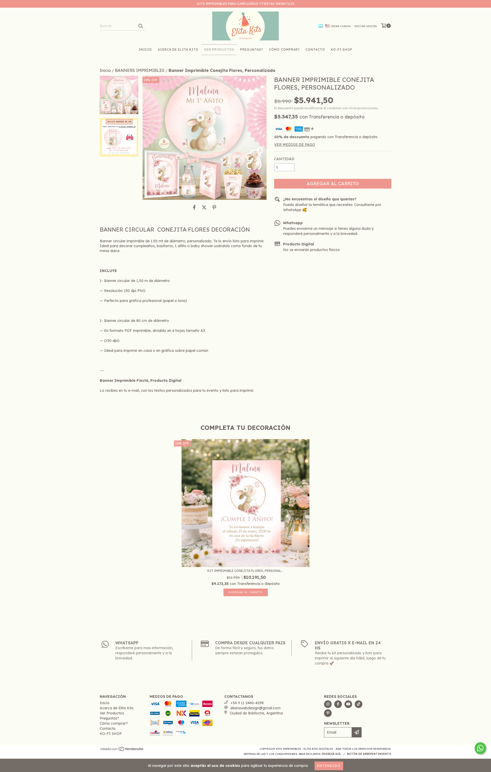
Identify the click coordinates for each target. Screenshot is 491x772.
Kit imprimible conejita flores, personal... (245, 571)
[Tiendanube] (122, 750)
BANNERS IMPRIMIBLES (139, 70)
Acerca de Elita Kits (178, 49)
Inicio (145, 49)
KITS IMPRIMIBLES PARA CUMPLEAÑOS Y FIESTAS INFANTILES (245, 4)
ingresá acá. (331, 754)
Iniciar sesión (365, 26)
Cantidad (284, 159)
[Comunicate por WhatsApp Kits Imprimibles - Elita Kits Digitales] (480, 748)
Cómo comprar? (284, 49)
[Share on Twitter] (204, 207)
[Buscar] (140, 25)
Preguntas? (251, 49)
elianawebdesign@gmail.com (255, 708)
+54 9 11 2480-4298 (247, 703)
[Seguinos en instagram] (328, 704)
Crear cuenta (341, 26)
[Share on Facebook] (194, 207)
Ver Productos (219, 49)
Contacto (315, 49)
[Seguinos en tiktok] (358, 704)
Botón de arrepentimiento (369, 754)
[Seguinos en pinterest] (328, 713)
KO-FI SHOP (341, 49)
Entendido (329, 766)
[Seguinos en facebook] (338, 704)
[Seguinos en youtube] (348, 704)
